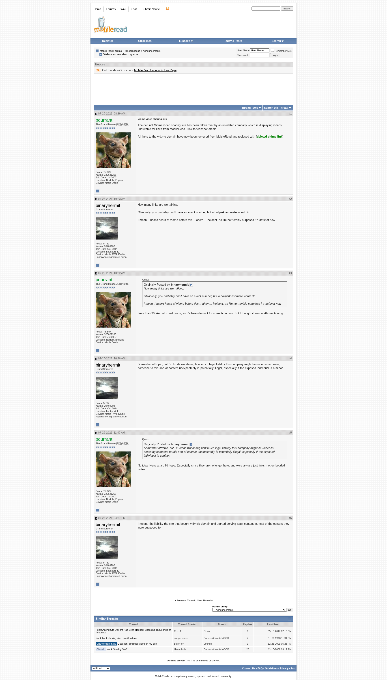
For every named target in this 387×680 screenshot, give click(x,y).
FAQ (260, 668)
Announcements (152, 51)
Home (97, 9)
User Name (243, 50)
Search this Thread (276, 107)
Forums (111, 9)
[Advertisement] (193, 88)
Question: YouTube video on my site (137, 643)
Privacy (284, 668)
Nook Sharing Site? (117, 649)
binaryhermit (108, 205)
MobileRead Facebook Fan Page (155, 70)
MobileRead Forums (111, 51)
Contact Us (248, 668)
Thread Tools (250, 107)
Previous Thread (186, 600)
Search (276, 41)
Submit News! (151, 9)
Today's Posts (233, 41)
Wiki (123, 9)
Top (293, 668)
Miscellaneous (132, 51)
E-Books (184, 41)
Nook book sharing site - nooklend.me (116, 638)
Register (107, 41)
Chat (134, 9)
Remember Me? (283, 51)
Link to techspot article (201, 129)
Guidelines (145, 41)
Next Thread (204, 600)
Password (242, 55)
